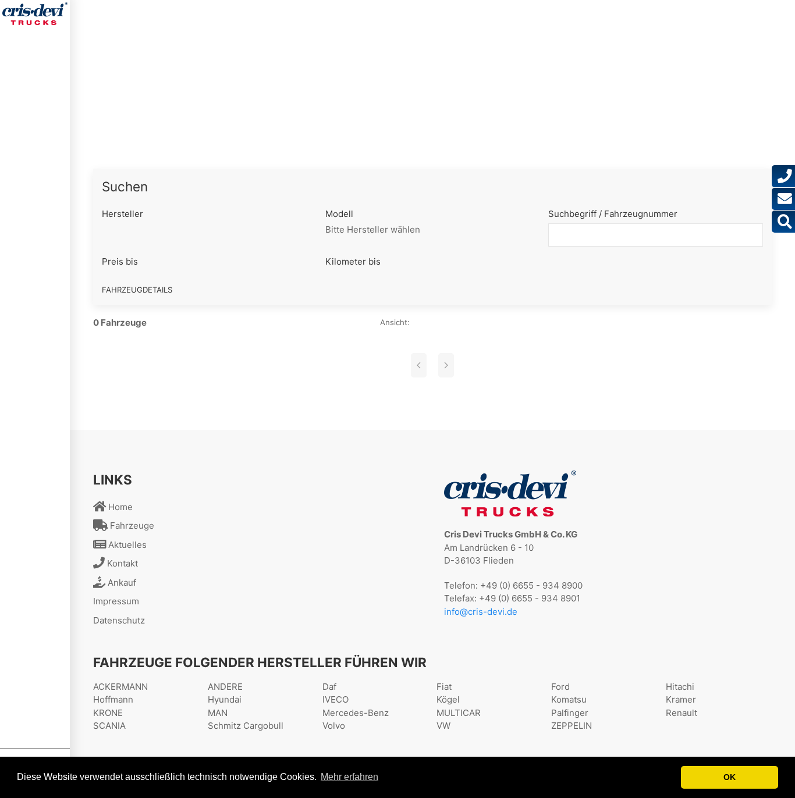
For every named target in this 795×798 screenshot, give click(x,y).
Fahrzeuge (131, 525)
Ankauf (120, 582)
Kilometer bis (353, 261)
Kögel (448, 699)
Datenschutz (119, 620)
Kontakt (121, 563)
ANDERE (225, 686)
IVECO (335, 699)
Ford (560, 686)
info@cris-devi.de (480, 611)
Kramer (681, 699)
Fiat (444, 686)
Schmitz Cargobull (245, 725)
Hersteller (122, 213)
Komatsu (569, 699)
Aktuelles (126, 544)
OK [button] (729, 777)
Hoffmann (113, 699)
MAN (218, 712)
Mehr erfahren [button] (349, 777)
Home (119, 506)
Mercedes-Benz (355, 712)
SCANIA (109, 725)
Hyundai (225, 699)
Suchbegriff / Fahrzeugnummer (612, 213)
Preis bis (120, 261)
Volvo (333, 725)
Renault (681, 712)
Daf (329, 686)
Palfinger (569, 712)
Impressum (116, 601)
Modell (339, 213)
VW (443, 725)
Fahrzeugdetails (137, 289)
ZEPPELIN (571, 725)
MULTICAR (458, 712)
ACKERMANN (120, 686)
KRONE (108, 712)
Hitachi (680, 686)
